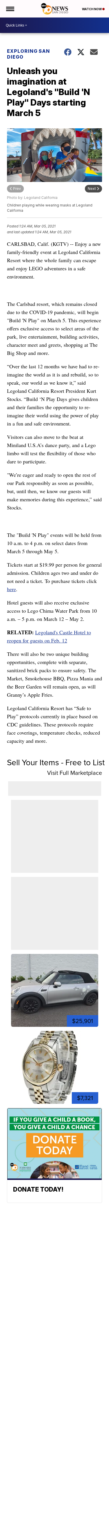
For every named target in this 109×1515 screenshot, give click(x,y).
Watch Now (92, 9)
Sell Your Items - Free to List (56, 762)
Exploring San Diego (28, 54)
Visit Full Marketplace (74, 772)
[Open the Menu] (9, 8)
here (11, 589)
